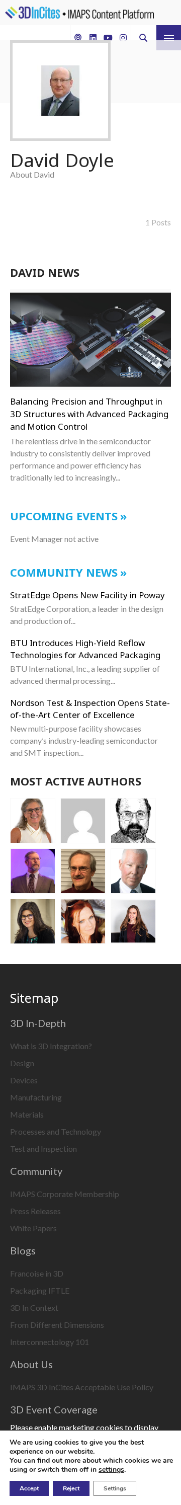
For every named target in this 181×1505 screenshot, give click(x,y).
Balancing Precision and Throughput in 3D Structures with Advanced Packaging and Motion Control (89, 413)
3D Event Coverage (54, 1409)
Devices (24, 1080)
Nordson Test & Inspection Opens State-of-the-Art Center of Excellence (90, 709)
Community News (64, 572)
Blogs (23, 1250)
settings (111, 1469)
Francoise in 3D (36, 1273)
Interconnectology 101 (49, 1341)
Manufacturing (36, 1097)
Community (36, 1171)
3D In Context (34, 1307)
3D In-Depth (38, 1023)
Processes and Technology (55, 1131)
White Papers (33, 1228)
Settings (115, 1488)
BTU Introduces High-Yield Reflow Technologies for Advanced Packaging (85, 649)
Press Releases (35, 1211)
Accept (29, 1488)
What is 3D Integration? (51, 1046)
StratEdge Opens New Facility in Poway (87, 595)
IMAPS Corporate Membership (64, 1194)
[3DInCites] (79, 12)
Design (22, 1063)
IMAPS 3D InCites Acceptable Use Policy (81, 1387)
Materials (27, 1114)
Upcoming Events (64, 515)
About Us (31, 1364)
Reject (71, 1488)
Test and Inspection (43, 1148)
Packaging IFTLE (39, 1290)
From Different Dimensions (57, 1324)
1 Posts (157, 222)
